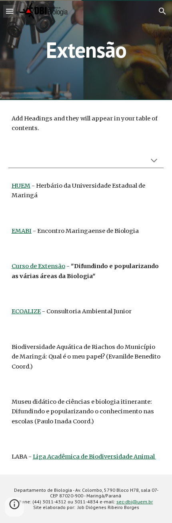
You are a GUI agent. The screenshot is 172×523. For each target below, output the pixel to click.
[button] (9, 11)
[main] (86, 50)
